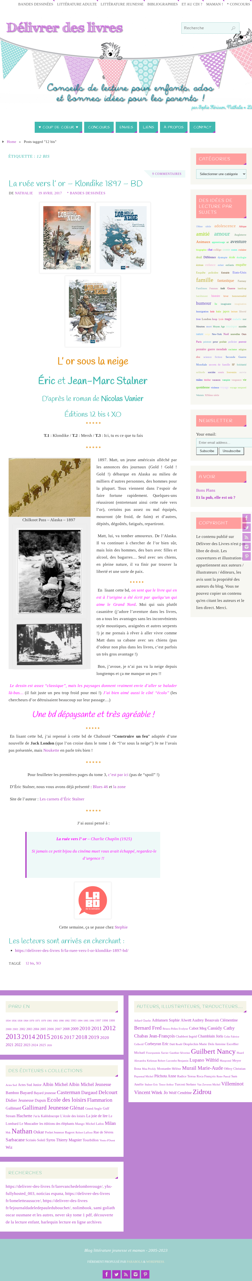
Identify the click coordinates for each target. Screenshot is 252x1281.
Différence (210, 257)
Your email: (206, 434)
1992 (67, 1020)
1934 (8, 1020)
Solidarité (241, 364)
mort (209, 326)
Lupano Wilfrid (204, 1060)
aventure (238, 241)
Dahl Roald (176, 1044)
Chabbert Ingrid (186, 1036)
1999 (112, 1020)
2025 (42, 1045)
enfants (230, 264)
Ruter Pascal (223, 1076)
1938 (19, 1020)
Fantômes (201, 288)
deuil (199, 257)
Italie (218, 311)
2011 (96, 1028)
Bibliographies (162, 4)
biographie (201, 249)
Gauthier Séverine (180, 1053)
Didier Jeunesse (20, 1100)
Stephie (121, 927)
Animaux (203, 242)
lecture (234, 311)
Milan (110, 1123)
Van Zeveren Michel (208, 1084)
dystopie (222, 257)
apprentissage (218, 242)
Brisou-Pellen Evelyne (175, 1028)
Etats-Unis (239, 272)
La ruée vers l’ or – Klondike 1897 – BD (76, 184)
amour (222, 233)
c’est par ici (118, 774)
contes (234, 249)
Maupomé (225, 1060)
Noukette (51, 750)
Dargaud (89, 1092)
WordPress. (155, 1262)
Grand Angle (93, 1108)
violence (215, 387)
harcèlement (202, 296)
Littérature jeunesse (122, 4)
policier (232, 341)
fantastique (225, 280)
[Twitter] (246, 527)
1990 (61, 1020)
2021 (10, 1045)
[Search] (233, 28)
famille (204, 280)
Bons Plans (205, 490)
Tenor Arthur (166, 1084)
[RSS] (246, 537)
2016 (57, 1037)
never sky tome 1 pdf (73, 1215)
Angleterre (240, 234)
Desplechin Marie (195, 1044)
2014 (28, 1036)
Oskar (38, 1131)
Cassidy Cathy (221, 1028)
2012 (109, 1028)
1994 (80, 1020)
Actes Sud (11, 1085)
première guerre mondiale (211, 349)
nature (199, 334)
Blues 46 (100, 786)
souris (221, 372)
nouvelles (235, 334)
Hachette (24, 1115)
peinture (207, 341)
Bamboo (12, 1093)
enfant (221, 265)
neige (207, 334)
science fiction (213, 356)
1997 (98, 1020)
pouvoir (242, 341)
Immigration (202, 311)
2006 (50, 1029)
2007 (58, 1029)
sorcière (211, 372)
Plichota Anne (165, 1076)
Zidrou (202, 1092)
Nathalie (24, 193)
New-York (217, 334)
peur (215, 341)
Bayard (26, 1092)
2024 (34, 1045)
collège (217, 249)
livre (198, 319)
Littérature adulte (77, 4)
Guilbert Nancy (213, 1051)
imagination (240, 304)
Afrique (242, 226)
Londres (206, 319)
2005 (43, 1029)
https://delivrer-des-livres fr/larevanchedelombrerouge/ (54, 1186)
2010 (84, 1028)
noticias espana (49, 1193)
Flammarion (99, 1100)
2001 (15, 1029)
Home (11, 141)
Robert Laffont (84, 1132)
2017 (69, 1037)
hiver (225, 296)
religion (242, 349)
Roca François (206, 1076)
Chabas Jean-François (154, 1035)
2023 (26, 1045)
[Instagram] (246, 547)
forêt (222, 288)
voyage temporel (238, 387)
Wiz (9, 1147)
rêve (198, 357)
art (227, 242)
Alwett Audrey (192, 1020)
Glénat (77, 1108)
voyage (224, 387)
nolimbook (82, 1207)
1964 (25, 1020)
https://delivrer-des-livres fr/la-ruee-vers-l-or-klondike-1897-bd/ (71, 950)
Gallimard (13, 1108)
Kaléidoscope (50, 1116)
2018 (81, 1037)
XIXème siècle (212, 395)
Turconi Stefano (185, 1084)
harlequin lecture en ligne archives (71, 1222)
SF (233, 364)
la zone (119, 786)
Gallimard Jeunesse (45, 1107)
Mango (80, 1124)
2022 (18, 1044)
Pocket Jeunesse (54, 1132)
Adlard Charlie (142, 1020)
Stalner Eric (151, 1084)
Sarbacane (15, 1139)
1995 (85, 1020)
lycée (221, 319)
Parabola (134, 1262)
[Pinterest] (246, 556)
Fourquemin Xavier (157, 1053)
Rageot (70, 1132)
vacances (216, 380)
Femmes (213, 288)
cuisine (242, 249)
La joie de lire (97, 1116)
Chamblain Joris (210, 1036)
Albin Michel (55, 1084)
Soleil (41, 1140)
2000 (9, 1029)
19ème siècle (203, 226)
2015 (43, 1036)
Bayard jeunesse (45, 1093)
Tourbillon (91, 1140)
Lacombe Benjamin (177, 1060)
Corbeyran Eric (157, 1044)
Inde (212, 311)
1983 (55, 1020)
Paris (199, 341)
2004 (36, 1029)
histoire (215, 296)
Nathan (22, 1131)
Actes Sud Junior (30, 1085)
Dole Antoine (217, 1044)
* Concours (238, 4)
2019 (93, 1037)
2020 (104, 1037)
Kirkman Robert (156, 1060)
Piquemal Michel (143, 1076)
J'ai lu (36, 1116)
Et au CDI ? (192, 4)
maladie (237, 319)
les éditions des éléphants (56, 1124)
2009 (75, 1029)
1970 (31, 1020)
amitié (203, 234)
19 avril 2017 (50, 193)
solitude (200, 372)
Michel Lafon (95, 1124)
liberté (242, 311)
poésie (223, 341)
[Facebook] (246, 518)
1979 (43, 1020)
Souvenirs (231, 372)
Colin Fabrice (231, 1036)
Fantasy (242, 280)
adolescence (225, 226)
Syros (50, 1140)
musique (231, 326)
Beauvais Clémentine (221, 1020)
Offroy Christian (235, 1068)
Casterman (68, 1092)
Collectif (139, 1044)
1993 (74, 1020)
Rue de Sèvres (103, 1132)
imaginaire (226, 304)
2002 (22, 1029)
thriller (207, 380)
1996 (91, 1020)
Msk (8, 1132)
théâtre (199, 380)
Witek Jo (159, 1092)
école (232, 257)
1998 (105, 1020)
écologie (241, 257)
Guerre (231, 288)
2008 (66, 1029)
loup (214, 319)
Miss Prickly (149, 1069)
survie (242, 372)
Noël (226, 334)
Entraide (225, 272)
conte (226, 249)
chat (210, 249)
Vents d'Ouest (107, 1140)
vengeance (236, 380)
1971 (37, 1020)
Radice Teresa (186, 1076)
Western (200, 395)
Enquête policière (207, 272)
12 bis (30, 963)
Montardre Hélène (169, 1068)
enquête (241, 265)
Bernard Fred (148, 1028)
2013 (13, 1036)
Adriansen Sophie (166, 1020)
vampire (226, 380)
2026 (49, 1045)
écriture (199, 265)
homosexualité (239, 296)
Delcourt (107, 1092)
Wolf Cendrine (180, 1093)
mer (244, 319)
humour (203, 303)
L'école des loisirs (72, 1116)
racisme (232, 349)
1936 (14, 1020)
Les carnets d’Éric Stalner (62, 799)
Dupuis (40, 1100)
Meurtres (200, 326)
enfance (210, 265)
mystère (242, 326)
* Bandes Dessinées (86, 193)
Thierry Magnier (69, 1140)
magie (228, 319)
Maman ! (214, 4)
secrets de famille (219, 364)
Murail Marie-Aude (202, 1068)
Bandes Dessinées (35, 4)
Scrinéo (31, 1140)
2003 (29, 1029)
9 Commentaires (167, 174)
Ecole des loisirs (66, 1099)
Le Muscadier (28, 1124)
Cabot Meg (197, 1028)
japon (226, 311)
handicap (242, 288)
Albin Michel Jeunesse (90, 1084)
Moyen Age (219, 326)
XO (38, 963)
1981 (49, 1020)
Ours (244, 334)
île (216, 304)
